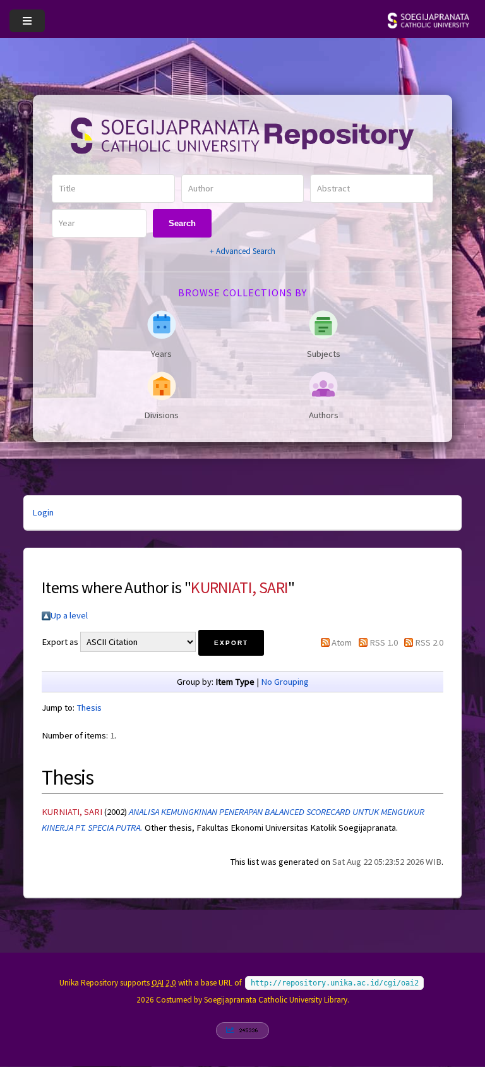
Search (182, 223)
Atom (342, 642)
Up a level (69, 615)
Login (43, 512)
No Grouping (285, 681)
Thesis (89, 707)
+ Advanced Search (242, 251)
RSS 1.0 (383, 642)
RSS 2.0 (429, 642)
